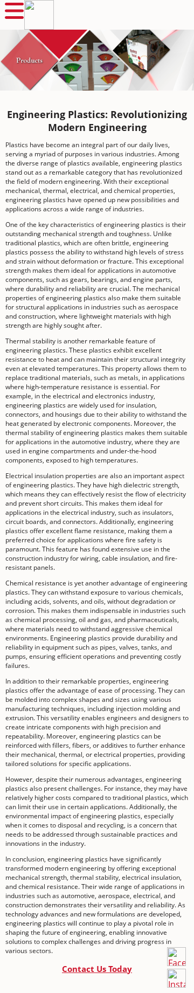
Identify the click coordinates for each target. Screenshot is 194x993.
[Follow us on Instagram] (176, 978)
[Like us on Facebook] (176, 956)
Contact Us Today (97, 968)
